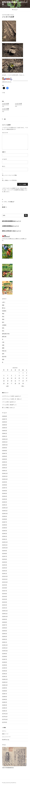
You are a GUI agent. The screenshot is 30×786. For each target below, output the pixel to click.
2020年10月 (5, 616)
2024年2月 (4, 502)
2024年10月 (5, 479)
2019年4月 (4, 668)
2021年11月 (4, 579)
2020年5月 (4, 630)
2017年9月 (4, 722)
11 (3, 378)
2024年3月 (4, 499)
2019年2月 (4, 673)
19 (7, 380)
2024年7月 (4, 487)
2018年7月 (4, 693)
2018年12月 (5, 679)
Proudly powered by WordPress (9, 782)
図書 (3, 305)
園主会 (3, 308)
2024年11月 (4, 476)
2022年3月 (4, 567)
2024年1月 (4, 505)
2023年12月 (5, 507)
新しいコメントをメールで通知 (9, 175)
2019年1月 (4, 676)
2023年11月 (4, 510)
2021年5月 (4, 596)
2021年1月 (4, 607)
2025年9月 (4, 447)
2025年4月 (4, 462)
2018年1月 (4, 710)
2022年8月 (4, 553)
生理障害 (4, 325)
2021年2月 (4, 605)
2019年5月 (4, 665)
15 (19, 378)
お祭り (3, 302)
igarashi (12, 14)
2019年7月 (4, 659)
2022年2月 (4, 570)
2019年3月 (4, 670)
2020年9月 (4, 619)
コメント (5, 132)
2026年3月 (4, 430)
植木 (3, 322)
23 (23, 380)
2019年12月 (5, 645)
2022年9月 (4, 550)
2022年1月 (4, 573)
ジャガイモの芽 (18, 103)
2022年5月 (4, 562)
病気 (3, 328)
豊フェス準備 (5, 407)
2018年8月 (4, 690)
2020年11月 (4, 613)
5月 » (23, 386)
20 (11, 380)
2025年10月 (5, 444)
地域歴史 (4, 310)
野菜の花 (4, 350)
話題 (3, 345)
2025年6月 (4, 456)
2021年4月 (4, 599)
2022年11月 (4, 545)
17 (26, 378)
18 (3, 380)
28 (15, 383)
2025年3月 (4, 465)
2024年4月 (4, 496)
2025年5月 (4, 459)
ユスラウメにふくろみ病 (8, 396)
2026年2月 (4, 433)
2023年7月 (4, 522)
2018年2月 (4, 708)
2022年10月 (5, 547)
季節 (3, 313)
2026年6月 (4, 422)
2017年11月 (4, 716)
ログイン (4, 731)
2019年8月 (4, 656)
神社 (3, 330)
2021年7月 (4, 590)
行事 (3, 342)
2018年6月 (4, 696)
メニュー (16, 9)
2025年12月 (5, 439)
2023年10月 (5, 513)
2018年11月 (4, 682)
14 (15, 378)
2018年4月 (4, 702)
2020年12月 (5, 610)
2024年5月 (4, 493)
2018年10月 (5, 685)
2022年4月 (4, 565)
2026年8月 (4, 416)
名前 (4, 152)
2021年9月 (4, 585)
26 (7, 383)
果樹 (3, 319)
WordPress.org (5, 739)
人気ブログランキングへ (6, 81)
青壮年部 (4, 356)
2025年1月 (4, 470)
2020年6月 (4, 627)
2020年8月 (4, 622)
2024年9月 (4, 482)
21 (15, 380)
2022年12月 (5, 542)
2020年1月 (4, 642)
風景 (3, 359)
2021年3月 (4, 602)
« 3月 (7, 386)
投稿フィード (5, 733)
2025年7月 (4, 453)
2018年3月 (4, 705)
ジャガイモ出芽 (5, 103)
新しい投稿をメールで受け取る (9, 180)
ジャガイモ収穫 (5, 108)
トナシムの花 (5, 401)
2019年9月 (4, 653)
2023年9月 (4, 516)
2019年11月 (4, 648)
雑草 (3, 353)
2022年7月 (4, 556)
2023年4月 (4, 530)
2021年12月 (5, 576)
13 (11, 378)
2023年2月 (4, 536)
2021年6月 (4, 593)
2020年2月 (4, 639)
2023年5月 (4, 527)
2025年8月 (4, 450)
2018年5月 (4, 699)
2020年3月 (4, 636)
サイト (3, 166)
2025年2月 (4, 467)
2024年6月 (4, 490)
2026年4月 (4, 427)
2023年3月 (4, 533)
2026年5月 (4, 424)
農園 (5, 119)
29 (19, 383)
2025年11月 (4, 442)
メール (4, 159)
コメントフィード (6, 736)
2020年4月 (4, 633)
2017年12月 (5, 713)
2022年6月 (4, 559)
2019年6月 (4, 662)
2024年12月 (5, 473)
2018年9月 (4, 688)
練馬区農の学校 (5, 333)
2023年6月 (4, 525)
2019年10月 (5, 650)
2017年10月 (5, 719)
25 (3, 383)
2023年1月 (4, 539)
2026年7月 (4, 419)
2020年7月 (4, 625)
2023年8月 (4, 519)
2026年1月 (4, 436)
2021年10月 (5, 582)
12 (7, 378)
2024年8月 (4, 485)
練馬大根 (4, 336)
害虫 (3, 316)
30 (23, 383)
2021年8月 (4, 587)
